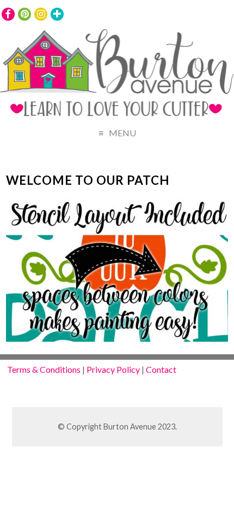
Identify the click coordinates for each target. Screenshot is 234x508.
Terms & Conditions (44, 369)
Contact (161, 369)
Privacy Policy (113, 369)
